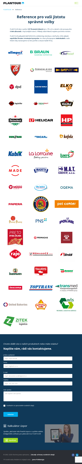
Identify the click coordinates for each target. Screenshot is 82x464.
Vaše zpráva (7, 390)
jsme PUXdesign (38, 459)
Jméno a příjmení (8, 355)
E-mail (5, 372)
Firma (5, 362)
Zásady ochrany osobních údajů (43, 455)
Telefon (5, 380)
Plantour (7, 10)
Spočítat (12, 440)
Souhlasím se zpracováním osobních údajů (20, 405)
